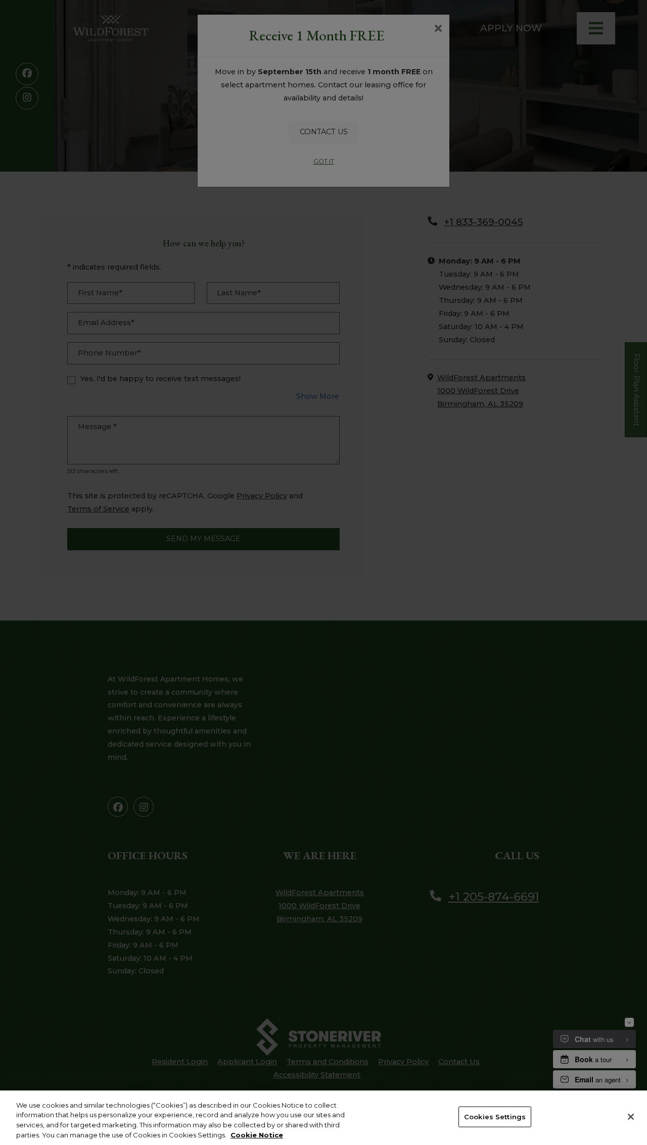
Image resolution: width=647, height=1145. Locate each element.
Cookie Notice (256, 1134)
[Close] (631, 1117)
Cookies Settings (495, 1117)
